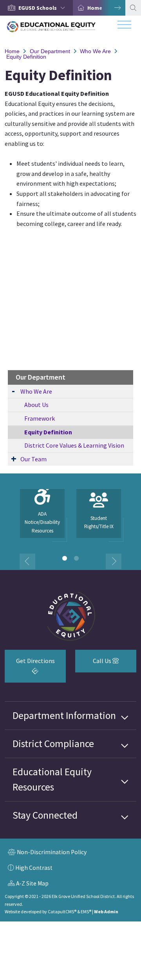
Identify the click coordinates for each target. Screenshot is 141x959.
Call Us (93, 663)
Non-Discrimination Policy (47, 853)
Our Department (50, 51)
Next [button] (111, 8)
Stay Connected (45, 815)
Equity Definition (26, 57)
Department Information (64, 715)
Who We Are (95, 51)
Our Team (33, 459)
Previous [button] (27, 561)
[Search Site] (133, 8)
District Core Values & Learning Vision (74, 445)
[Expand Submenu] (13, 391)
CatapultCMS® (62, 911)
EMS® (86, 911)
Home (94, 7)
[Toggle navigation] (124, 26)
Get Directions (30, 669)
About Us (36, 405)
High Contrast (33, 867)
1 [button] (65, 558)
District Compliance (53, 743)
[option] (36, 8)
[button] (43, 7)
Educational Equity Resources (52, 779)
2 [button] (76, 558)
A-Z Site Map (28, 884)
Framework (39, 418)
